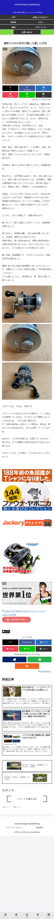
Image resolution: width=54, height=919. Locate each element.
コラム (7, 631)
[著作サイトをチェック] (14, 659)
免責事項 (39, 828)
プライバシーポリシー (14, 828)
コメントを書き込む (27, 799)
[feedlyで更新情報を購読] (39, 659)
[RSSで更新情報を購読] (27, 666)
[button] (44, 95)
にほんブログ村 (9, 615)
